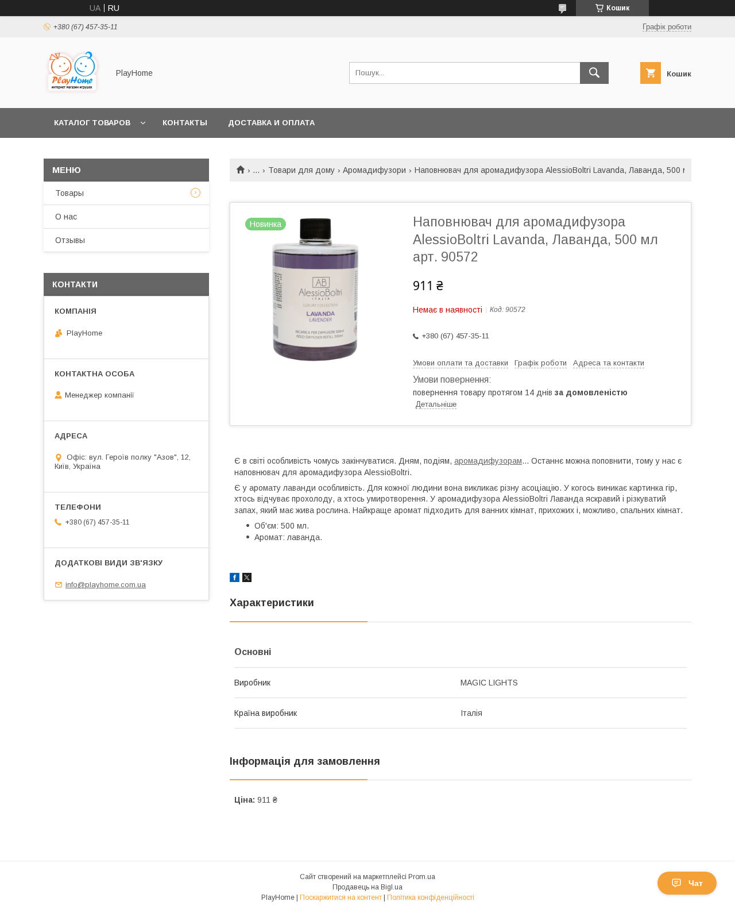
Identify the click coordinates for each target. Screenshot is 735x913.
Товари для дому (301, 170)
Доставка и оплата (271, 122)
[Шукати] (594, 73)
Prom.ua (421, 877)
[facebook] (234, 579)
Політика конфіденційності (430, 897)
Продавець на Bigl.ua (367, 887)
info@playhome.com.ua (105, 584)
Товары (69, 193)
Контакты (185, 122)
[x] (247, 579)
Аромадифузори (374, 170)
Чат (695, 883)
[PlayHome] (73, 93)
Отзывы (70, 240)
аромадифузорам (488, 460)
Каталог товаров (92, 122)
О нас (66, 216)
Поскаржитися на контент (341, 897)
